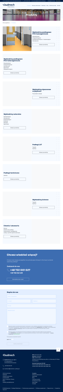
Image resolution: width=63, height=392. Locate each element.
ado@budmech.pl (12, 329)
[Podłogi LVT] (26, 149)
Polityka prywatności (41, 388)
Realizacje (44, 5)
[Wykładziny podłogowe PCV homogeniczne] (26, 38)
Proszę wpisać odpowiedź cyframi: (14, 336)
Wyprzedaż (58, 0)
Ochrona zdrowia (7, 373)
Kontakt (58, 5)
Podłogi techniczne (11, 173)
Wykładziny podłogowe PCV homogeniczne (41, 33)
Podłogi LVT (37, 145)
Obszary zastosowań (36, 5)
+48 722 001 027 (27, 0)
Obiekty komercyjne (7, 376)
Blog (47, 5)
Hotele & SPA (6, 377)
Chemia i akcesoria (11, 226)
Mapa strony (50, 388)
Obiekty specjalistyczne (8, 382)
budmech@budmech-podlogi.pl (39, 0)
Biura (4, 380)
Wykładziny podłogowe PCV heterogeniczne (13, 60)
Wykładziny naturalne (12, 114)
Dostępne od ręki (51, 0)
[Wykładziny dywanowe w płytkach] (26, 93)
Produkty (29, 5)
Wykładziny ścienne (40, 200)
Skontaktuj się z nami (18, 279)
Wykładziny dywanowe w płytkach (41, 90)
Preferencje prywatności (28, 388)
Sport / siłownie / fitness (8, 379)
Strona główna (6, 22)
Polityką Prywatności (18, 328)
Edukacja (5, 374)
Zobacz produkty (43, 44)
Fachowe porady (52, 5)
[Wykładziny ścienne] (26, 204)
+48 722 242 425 (16, 273)
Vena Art (5, 389)
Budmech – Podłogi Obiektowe (13, 388)
